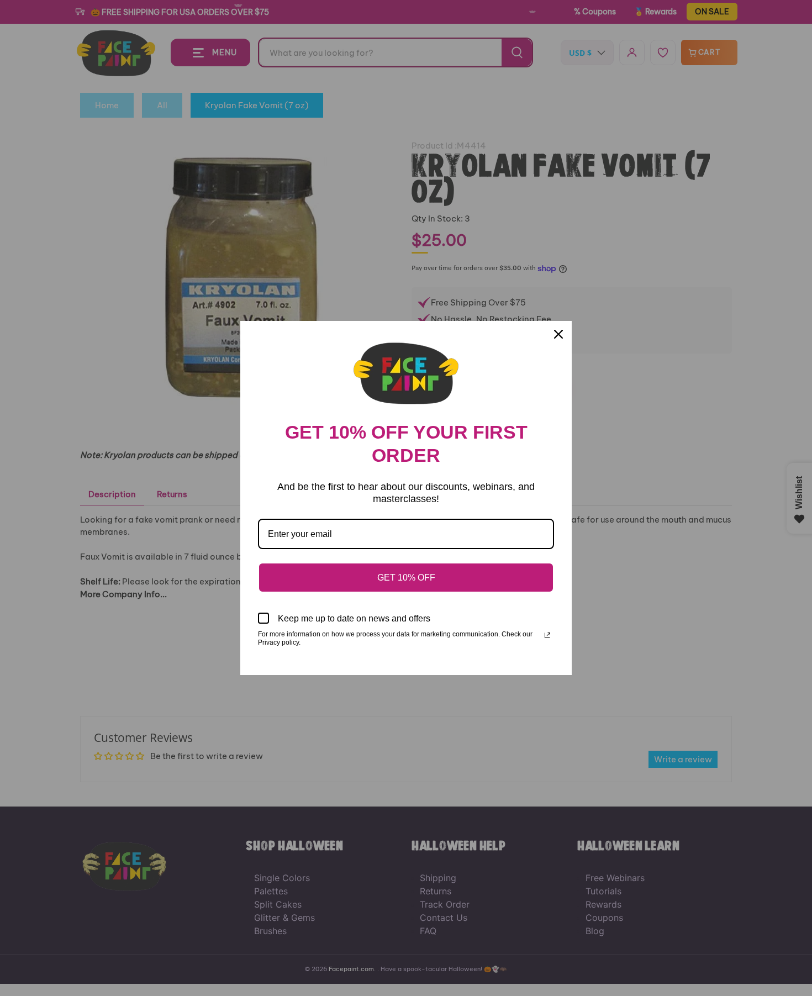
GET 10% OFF (406, 577)
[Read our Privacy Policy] (547, 635)
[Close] (558, 334)
